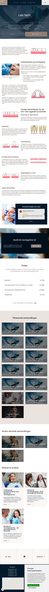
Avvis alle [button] (36, 585)
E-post (17, 2)
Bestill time (32, 2)
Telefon (24, 2)
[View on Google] (20, 211)
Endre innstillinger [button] (32, 587)
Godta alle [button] (30, 585)
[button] (18, 214)
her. (35, 303)
